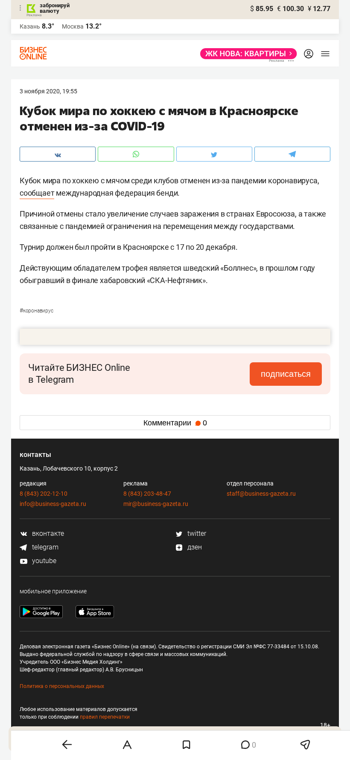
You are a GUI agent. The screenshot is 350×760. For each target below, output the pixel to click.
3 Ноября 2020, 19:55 (48, 91)
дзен (194, 547)
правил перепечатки (105, 717)
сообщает (37, 192)
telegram (44, 547)
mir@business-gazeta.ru (155, 503)
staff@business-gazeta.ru (261, 493)
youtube (43, 561)
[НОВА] (246, 53)
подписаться (286, 374)
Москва (73, 26)
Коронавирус (36, 311)
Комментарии (175, 423)
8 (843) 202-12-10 (43, 493)
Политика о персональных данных (62, 686)
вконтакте (47, 533)
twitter (196, 533)
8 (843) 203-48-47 (147, 493)
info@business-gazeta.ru (53, 503)
